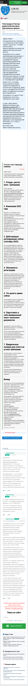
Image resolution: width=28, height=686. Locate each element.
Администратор (10, 453)
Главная (4, 33)
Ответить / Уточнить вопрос (12, 437)
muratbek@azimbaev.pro (14, 414)
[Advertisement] (14, 144)
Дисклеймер (21, 169)
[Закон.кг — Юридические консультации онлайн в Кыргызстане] (14, 11)
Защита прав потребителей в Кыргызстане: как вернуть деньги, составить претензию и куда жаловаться (14, 638)
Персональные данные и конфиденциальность (12, 34)
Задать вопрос (16, 626)
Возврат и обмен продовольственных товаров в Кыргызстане (14, 642)
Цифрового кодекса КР (10, 107)
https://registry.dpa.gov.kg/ (10, 462)
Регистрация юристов (17, 3)
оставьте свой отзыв (17, 608)
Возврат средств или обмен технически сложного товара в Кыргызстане (12, 645)
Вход (24, 2)
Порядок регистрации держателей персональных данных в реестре (14, 193)
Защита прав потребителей (13, 33)
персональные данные (10, 432)
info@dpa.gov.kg (12, 557)
